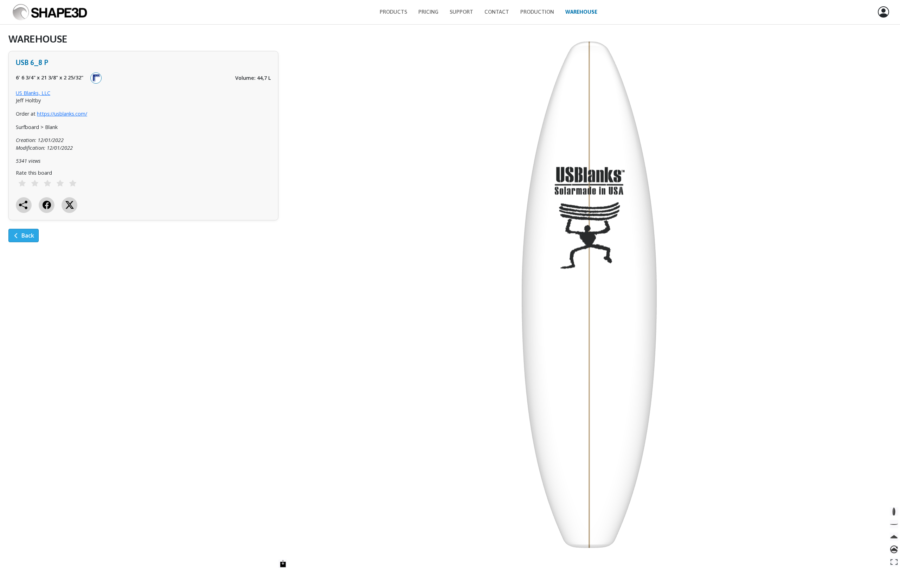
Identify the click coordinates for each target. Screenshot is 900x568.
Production (537, 12)
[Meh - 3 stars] (47, 183)
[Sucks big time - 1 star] (22, 183)
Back (27, 235)
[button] (883, 12)
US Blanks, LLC (33, 93)
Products (393, 12)
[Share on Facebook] (46, 205)
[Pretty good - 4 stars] (60, 183)
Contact (496, 12)
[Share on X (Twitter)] (69, 205)
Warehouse (581, 12)
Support (461, 12)
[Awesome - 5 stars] (72, 183)
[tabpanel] (143, 142)
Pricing (428, 12)
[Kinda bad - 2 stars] (34, 183)
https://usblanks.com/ (62, 113)
